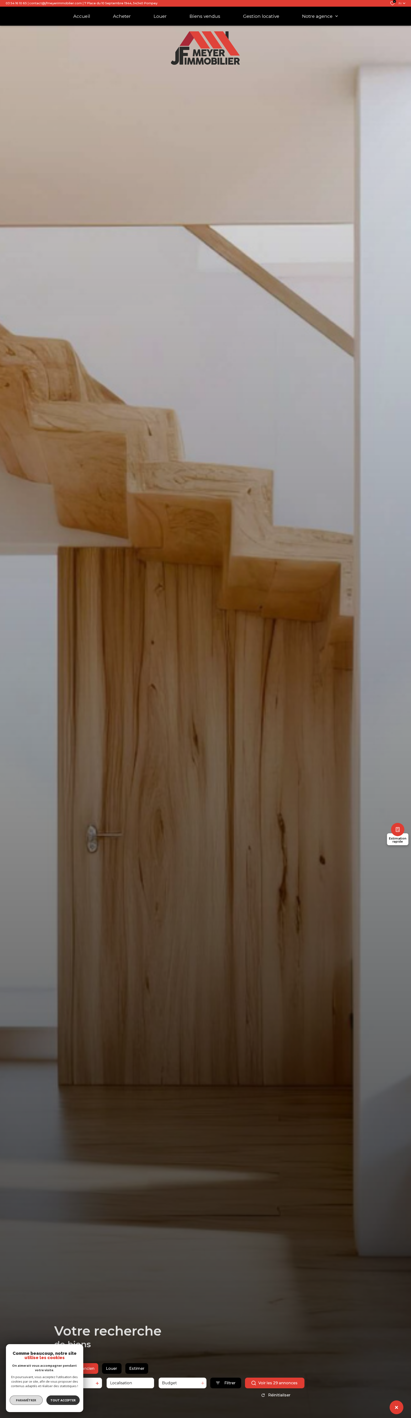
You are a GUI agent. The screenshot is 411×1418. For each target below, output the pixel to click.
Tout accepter (63, 1400)
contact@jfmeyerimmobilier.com (55, 3)
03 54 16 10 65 (16, 3)
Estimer (136, 1368)
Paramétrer (26, 1400)
